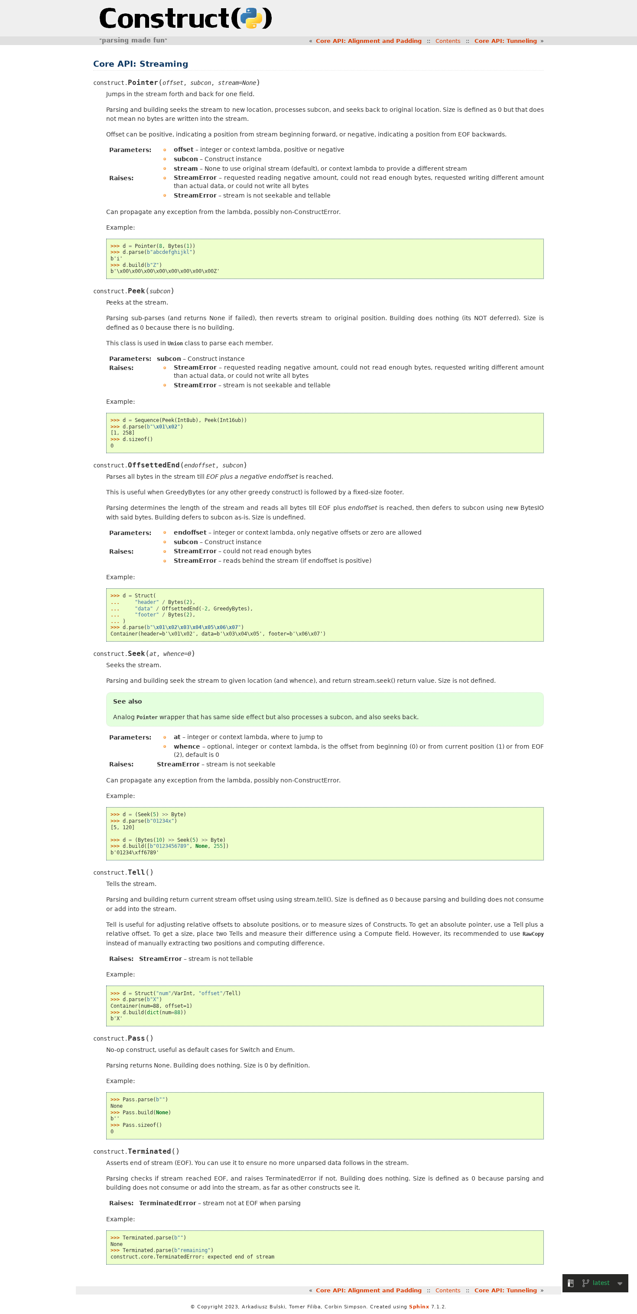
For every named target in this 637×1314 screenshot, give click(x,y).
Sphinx (419, 1307)
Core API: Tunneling (505, 41)
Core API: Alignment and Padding (369, 41)
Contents (448, 41)
